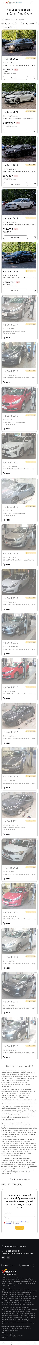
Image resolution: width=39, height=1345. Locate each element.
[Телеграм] (8, 1257)
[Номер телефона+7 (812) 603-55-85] (36, 2)
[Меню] (2, 3)
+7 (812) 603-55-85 (12, 1251)
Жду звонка (19, 1228)
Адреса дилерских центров (15, 1246)
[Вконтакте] (3, 1257)
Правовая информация (8, 1274)
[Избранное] (32, 2)
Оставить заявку (15, 78)
